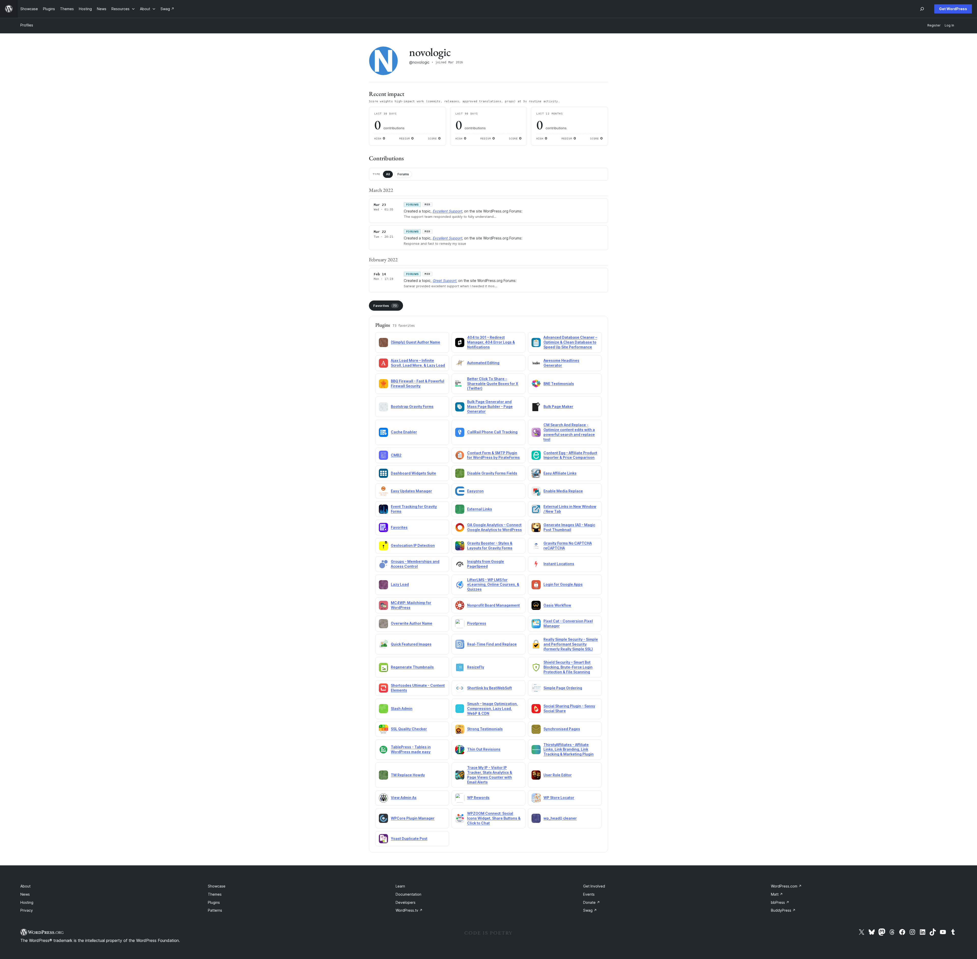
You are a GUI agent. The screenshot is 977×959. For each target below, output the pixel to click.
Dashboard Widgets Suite (413, 473)
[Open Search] (922, 9)
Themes (215, 894)
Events (589, 894)
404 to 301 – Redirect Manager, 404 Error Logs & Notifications (491, 342)
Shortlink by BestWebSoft (489, 688)
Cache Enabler (404, 432)
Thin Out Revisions (483, 749)
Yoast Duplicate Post (409, 838)
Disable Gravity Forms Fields (492, 473)
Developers (405, 902)
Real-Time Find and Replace (492, 644)
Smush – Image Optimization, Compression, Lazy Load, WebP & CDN (492, 708)
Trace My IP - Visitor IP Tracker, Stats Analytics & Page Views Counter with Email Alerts (489, 774)
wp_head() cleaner (560, 818)
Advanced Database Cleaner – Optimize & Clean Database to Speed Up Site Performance (570, 342)
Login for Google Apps (563, 584)
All (388, 174)
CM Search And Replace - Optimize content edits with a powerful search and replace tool (569, 432)
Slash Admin (401, 708)
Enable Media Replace (563, 491)
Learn (400, 886)
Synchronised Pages (561, 729)
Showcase (216, 886)
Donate (591, 902)
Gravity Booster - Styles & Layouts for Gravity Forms (489, 545)
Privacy (26, 910)
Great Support (444, 280)
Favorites (385, 306)
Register (934, 25)
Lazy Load (400, 584)
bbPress (780, 902)
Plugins (214, 902)
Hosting (26, 902)
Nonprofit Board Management (493, 605)
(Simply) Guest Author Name (415, 342)
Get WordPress (953, 9)
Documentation (408, 894)
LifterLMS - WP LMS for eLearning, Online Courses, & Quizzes (493, 585)
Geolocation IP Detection (413, 545)
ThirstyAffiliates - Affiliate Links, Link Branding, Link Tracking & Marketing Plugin (568, 749)
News (25, 894)
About (25, 886)
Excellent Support (447, 211)
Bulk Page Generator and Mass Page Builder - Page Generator (490, 406)
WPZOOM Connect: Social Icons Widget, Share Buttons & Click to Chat (494, 818)
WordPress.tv (409, 910)
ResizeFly (475, 667)
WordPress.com (786, 886)
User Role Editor (557, 775)
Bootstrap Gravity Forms (412, 406)
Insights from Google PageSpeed (485, 563)
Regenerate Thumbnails (412, 667)
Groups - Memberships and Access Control (415, 563)
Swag (590, 910)
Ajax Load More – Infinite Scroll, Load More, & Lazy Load (418, 362)
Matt (777, 894)
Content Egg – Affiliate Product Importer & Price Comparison (570, 455)
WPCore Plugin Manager (413, 818)
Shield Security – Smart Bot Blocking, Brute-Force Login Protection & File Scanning (568, 667)
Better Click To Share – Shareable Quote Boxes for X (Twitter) (492, 384)
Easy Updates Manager (411, 491)
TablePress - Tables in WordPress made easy (411, 749)
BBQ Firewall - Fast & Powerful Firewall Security (417, 383)
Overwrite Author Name (411, 623)
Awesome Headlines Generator (561, 362)
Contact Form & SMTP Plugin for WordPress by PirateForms (493, 455)
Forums (403, 174)
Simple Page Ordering (562, 688)
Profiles (26, 25)
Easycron (475, 491)
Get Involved (594, 886)
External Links (479, 509)
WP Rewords (478, 797)
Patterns (215, 910)
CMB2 (396, 455)
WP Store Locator (558, 797)
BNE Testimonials (558, 383)
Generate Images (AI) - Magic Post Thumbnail (569, 527)
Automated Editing (483, 363)
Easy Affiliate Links (560, 473)
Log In (949, 25)
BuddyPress (783, 910)
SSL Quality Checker (409, 729)
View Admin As (403, 797)
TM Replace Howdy (408, 775)
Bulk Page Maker (558, 406)
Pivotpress (476, 623)
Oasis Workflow (557, 605)
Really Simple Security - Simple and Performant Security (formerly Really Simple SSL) (570, 644)
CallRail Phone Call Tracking (492, 432)
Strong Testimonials (485, 729)
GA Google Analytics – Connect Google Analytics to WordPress (494, 527)
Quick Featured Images (411, 644)
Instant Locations (558, 564)
